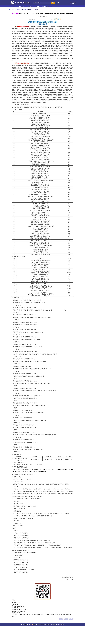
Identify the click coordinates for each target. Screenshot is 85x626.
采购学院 (38, 6)
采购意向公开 (21, 6)
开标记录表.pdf (16, 613)
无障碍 (58, 2)
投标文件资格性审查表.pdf (18, 606)
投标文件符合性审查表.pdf (18, 611)
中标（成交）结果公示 (28, 9)
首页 (13, 6)
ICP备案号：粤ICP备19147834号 (26, 624)
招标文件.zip (15, 604)
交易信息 (22, 9)
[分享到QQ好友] (58, 19)
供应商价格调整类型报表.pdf (19, 609)
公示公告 (30, 6)
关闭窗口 (61, 619)
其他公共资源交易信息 (46, 6)
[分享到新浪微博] (57, 19)
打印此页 (66, 619)
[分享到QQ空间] (60, 19)
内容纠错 (71, 619)
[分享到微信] (55, 19)
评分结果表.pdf (16, 602)
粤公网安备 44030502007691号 (37, 624)
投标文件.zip (15, 607)
